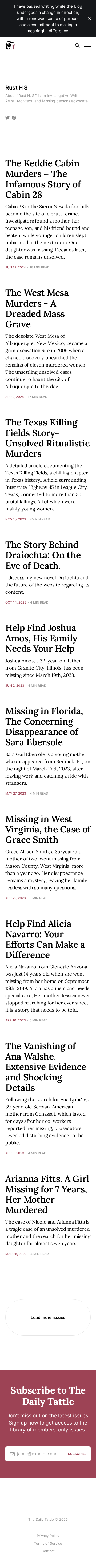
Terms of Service (48, 1543)
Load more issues (48, 1317)
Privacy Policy (48, 1536)
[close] (89, 18)
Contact (48, 1551)
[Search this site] (77, 46)
